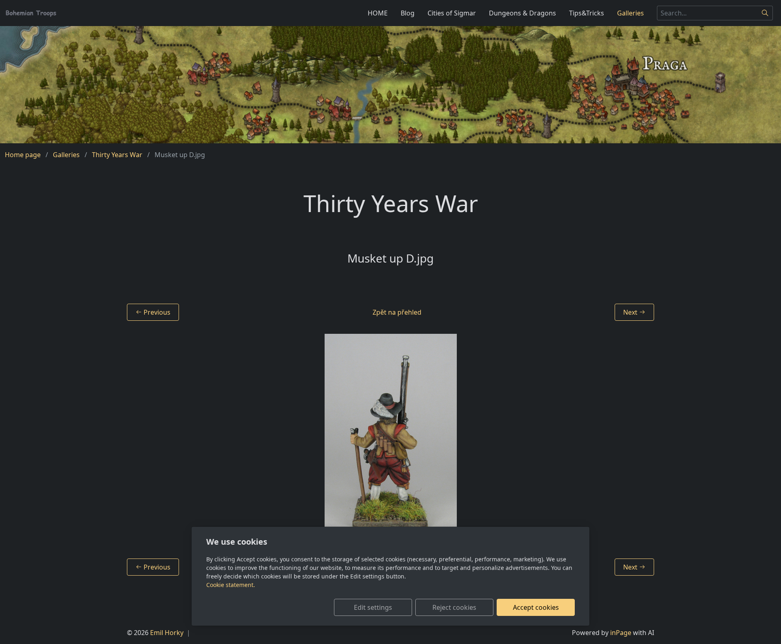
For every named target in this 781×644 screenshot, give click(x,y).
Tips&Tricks (586, 13)
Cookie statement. (230, 585)
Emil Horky (166, 632)
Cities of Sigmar (452, 13)
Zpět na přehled (397, 312)
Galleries (630, 13)
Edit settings (373, 607)
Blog (407, 13)
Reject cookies (454, 607)
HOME (378, 13)
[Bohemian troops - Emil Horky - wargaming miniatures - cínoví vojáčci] (31, 12)
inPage (620, 632)
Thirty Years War (117, 154)
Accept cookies (536, 607)
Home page (23, 154)
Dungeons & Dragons (522, 13)
